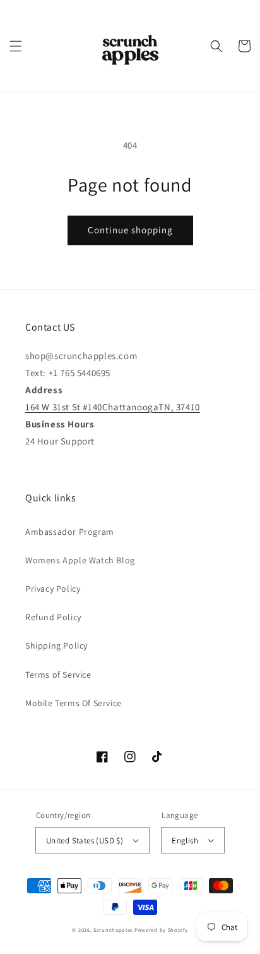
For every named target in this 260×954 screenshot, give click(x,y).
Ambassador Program (69, 531)
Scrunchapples (113, 929)
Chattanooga (130, 407)
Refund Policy (53, 617)
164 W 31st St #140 (63, 407)
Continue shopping (130, 230)
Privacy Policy (52, 588)
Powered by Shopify (161, 929)
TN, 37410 (178, 407)
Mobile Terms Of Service (73, 703)
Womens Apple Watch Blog (80, 560)
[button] (16, 46)
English (185, 840)
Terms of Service (58, 674)
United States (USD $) (84, 840)
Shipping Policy (56, 645)
